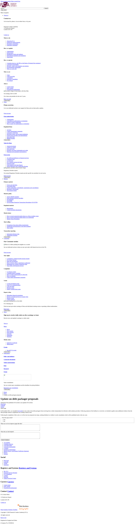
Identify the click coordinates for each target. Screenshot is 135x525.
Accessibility (7, 442)
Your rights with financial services (15, 265)
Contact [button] (10, 491)
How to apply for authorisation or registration (18, 123)
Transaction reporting (12, 235)
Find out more (7, 113)
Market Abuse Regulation (13, 219)
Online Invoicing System (10, 478)
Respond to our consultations (11, 388)
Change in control (11, 147)
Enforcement (10, 53)
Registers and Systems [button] (28, 468)
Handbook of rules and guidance (15, 54)
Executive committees (12, 79)
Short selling (10, 227)
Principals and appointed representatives (17, 151)
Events (5, 347)
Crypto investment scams (13, 283)
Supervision (10, 57)
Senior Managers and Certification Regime (17, 166)
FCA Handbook (8, 474)
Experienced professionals (13, 89)
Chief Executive (11, 76)
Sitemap (6, 454)
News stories (10, 331)
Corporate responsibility (13, 64)
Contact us (6, 35)
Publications (7, 353)
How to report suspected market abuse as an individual (20, 217)
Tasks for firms (8, 143)
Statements (9, 335)
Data (5, 365)
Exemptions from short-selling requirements (17, 225)
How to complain (11, 276)
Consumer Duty (11, 159)
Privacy (6, 452)
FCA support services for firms (14, 162)
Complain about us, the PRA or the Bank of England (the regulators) (24, 63)
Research (6, 368)
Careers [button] (11, 482)
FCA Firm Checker (11, 260)
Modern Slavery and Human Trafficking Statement (16, 451)
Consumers (6, 238)
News (5, 312)
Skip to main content (6, 1)
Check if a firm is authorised (14, 122)
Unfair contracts (11, 299)
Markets (6, 179)
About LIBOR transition (13, 196)
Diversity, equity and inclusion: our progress (18, 66)
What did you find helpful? (7, 431)
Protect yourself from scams (14, 289)
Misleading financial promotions (15, 295)
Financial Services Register (10, 472)
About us (6, 15)
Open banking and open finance (15, 165)
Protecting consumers (12, 45)
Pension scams (10, 288)
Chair (8, 75)
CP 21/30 (20, 411)
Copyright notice (8, 445)
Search (2, 8)
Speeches (9, 333)
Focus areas (7, 154)
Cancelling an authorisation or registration (17, 121)
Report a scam (10, 298)
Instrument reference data (13, 234)
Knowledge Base (11, 186)
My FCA (6, 471)
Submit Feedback (5, 439)
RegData (6, 477)
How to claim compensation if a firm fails (17, 274)
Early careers (10, 88)
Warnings (9, 336)
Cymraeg (6, 448)
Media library (10, 344)
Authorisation (10, 51)
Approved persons (11, 146)
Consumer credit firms (12, 132)
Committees (10, 77)
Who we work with (11, 68)
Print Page (3, 404)
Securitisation (10, 199)
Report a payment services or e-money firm (17, 296)
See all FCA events (11, 350)
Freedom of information (9, 449)
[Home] (9, 6)
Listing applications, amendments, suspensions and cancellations (23, 187)
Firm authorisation (9, 116)
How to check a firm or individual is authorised (18, 263)
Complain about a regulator (13, 273)
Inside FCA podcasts (12, 342)
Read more (6, 309)
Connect (6, 475)
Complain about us (8, 444)
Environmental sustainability (14, 67)
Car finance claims (11, 271)
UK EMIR (9, 201)
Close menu (7, 100)
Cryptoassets (10, 160)
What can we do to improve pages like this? (11, 423)
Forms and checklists (12, 185)
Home (5, 392)
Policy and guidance (9, 356)
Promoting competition (12, 44)
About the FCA (11, 41)
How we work (7, 99)
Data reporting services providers (15, 198)
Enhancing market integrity (13, 42)
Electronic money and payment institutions (17, 134)
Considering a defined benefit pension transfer (18, 258)
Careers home (10, 86)
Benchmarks (10, 208)
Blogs (8, 329)
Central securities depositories (14, 210)
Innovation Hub (11, 137)
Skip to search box (15, 1)
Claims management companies (14, 131)
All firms (9, 130)
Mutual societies (11, 138)
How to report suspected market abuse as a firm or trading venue (23, 216)
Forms (5, 371)
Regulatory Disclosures (12, 189)
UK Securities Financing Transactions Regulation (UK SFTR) (22, 202)
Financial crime (10, 163)
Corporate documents (9, 359)
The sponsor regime (12, 190)
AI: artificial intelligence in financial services (18, 158)
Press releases (10, 332)
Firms (5, 102)
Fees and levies (10, 149)
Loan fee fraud (10, 286)
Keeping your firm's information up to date (17, 150)
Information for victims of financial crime (17, 264)
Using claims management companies (16, 277)
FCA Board (10, 80)
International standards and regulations (16, 55)
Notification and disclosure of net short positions (19, 226)
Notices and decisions (9, 362)
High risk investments (12, 261)
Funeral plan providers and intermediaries (17, 135)
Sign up (6, 323)
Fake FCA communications (13, 285)
